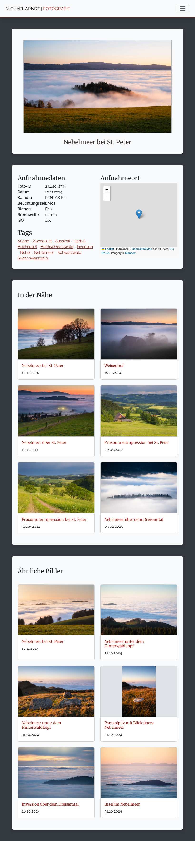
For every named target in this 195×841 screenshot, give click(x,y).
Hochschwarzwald (56, 246)
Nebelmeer (44, 252)
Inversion (85, 246)
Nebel (25, 252)
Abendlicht (42, 241)
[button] (139, 214)
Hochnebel (27, 246)
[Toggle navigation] (182, 8)
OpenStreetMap (142, 249)
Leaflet (109, 249)
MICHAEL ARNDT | (38, 8)
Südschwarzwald (33, 258)
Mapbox (130, 253)
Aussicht (62, 241)
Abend (23, 241)
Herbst (80, 241)
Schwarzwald (69, 252)
